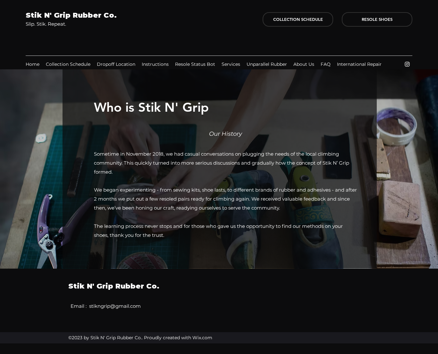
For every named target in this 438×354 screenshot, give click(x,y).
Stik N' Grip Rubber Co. (71, 15)
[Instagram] (407, 64)
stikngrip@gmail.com (115, 306)
